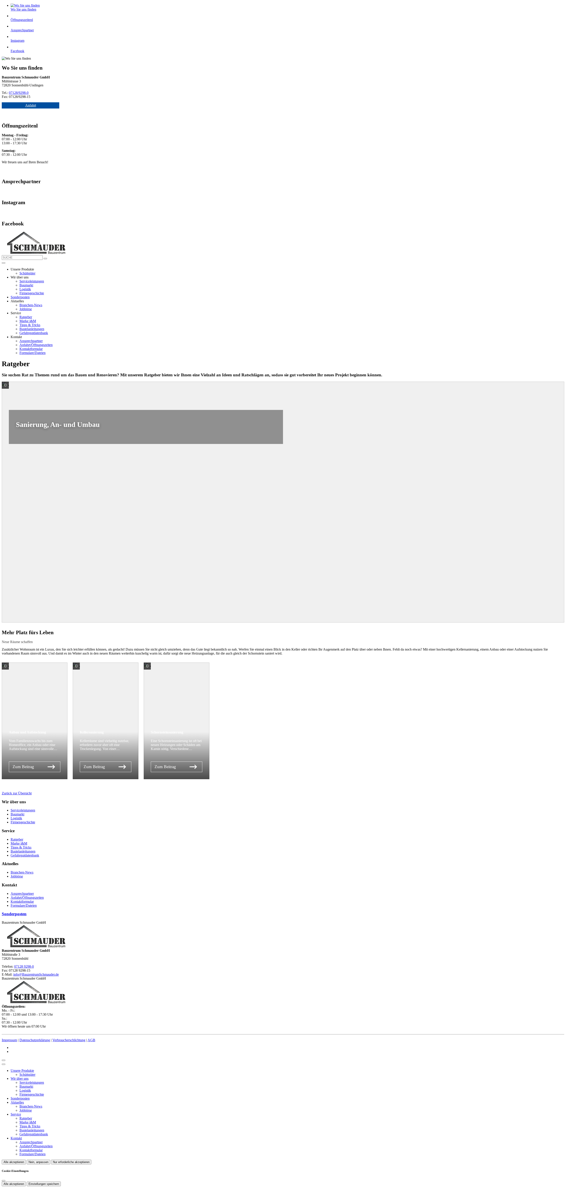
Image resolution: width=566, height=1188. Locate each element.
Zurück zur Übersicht (17, 793)
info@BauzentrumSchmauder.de (36, 974)
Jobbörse (25, 309)
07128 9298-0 (24, 966)
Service (16, 1114)
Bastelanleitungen (31, 329)
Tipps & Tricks (29, 325)
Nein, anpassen (38, 1162)
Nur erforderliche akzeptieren (71, 1162)
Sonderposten (20, 297)
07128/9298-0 (19, 93)
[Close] (3, 1064)
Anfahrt (30, 105)
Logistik (25, 289)
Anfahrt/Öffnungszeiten (36, 345)
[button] (3, 263)
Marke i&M (27, 321)
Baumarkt (26, 285)
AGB (91, 1040)
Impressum (9, 1040)
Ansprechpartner (31, 341)
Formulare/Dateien (32, 353)
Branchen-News (30, 305)
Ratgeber (25, 317)
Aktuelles (17, 1102)
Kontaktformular (31, 349)
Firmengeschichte (31, 293)
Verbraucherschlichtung (68, 1040)
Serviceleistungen (31, 281)
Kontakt (16, 1138)
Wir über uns (20, 1078)
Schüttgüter (27, 273)
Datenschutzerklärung (34, 1040)
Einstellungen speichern (44, 1184)
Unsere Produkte (22, 1070)
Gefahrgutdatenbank (33, 333)
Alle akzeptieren (14, 1162)
